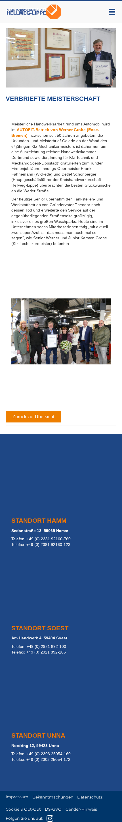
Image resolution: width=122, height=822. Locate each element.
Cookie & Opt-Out (23, 809)
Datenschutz (89, 797)
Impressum (17, 796)
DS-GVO (53, 809)
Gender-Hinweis (81, 809)
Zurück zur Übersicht (33, 416)
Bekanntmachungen (52, 797)
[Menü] (112, 11)
